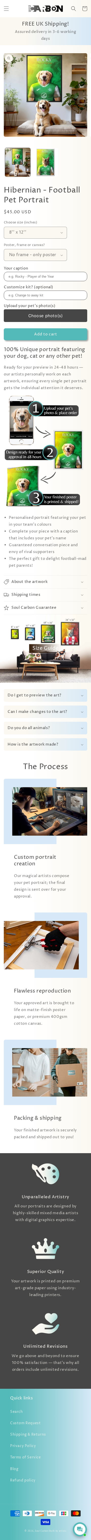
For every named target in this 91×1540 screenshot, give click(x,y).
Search (16, 1411)
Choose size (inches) (20, 222)
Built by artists (57, 1531)
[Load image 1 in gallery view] (17, 162)
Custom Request (25, 1423)
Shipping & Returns (28, 1434)
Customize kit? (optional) (28, 287)
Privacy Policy (23, 1445)
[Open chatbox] (80, 1529)
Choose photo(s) (45, 315)
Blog (14, 1469)
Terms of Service (25, 1457)
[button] (6, 8)
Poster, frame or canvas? (24, 245)
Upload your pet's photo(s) (30, 306)
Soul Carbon (42, 1531)
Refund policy (23, 1480)
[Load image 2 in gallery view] (45, 162)
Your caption (16, 268)
